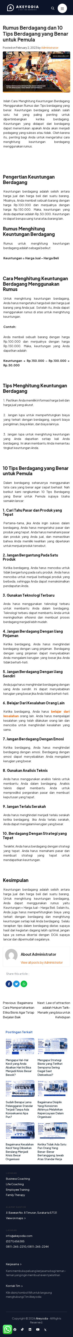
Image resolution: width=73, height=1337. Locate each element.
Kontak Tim (13, 1285)
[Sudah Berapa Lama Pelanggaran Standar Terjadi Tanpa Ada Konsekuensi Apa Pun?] (20, 1096)
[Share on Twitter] (16, 984)
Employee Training (17, 1189)
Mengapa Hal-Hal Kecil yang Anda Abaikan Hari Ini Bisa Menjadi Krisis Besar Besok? (19, 1067)
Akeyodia (42, 1318)
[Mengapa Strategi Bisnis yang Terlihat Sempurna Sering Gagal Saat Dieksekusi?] (52, 1054)
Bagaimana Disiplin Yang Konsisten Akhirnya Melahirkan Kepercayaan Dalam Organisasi (50, 1109)
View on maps (15, 1218)
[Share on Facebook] (9, 984)
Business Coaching (18, 1178)
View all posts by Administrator (42, 962)
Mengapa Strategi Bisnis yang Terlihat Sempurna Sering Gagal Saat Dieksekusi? (50, 1067)
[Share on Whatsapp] (24, 984)
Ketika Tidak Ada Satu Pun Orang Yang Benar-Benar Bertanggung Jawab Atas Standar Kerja (51, 1151)
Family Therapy (15, 1195)
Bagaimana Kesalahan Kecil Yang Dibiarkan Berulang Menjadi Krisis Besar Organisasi (20, 1151)
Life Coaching (15, 1184)
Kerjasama (12, 1264)
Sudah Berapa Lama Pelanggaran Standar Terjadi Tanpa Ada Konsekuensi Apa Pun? (19, 1109)
